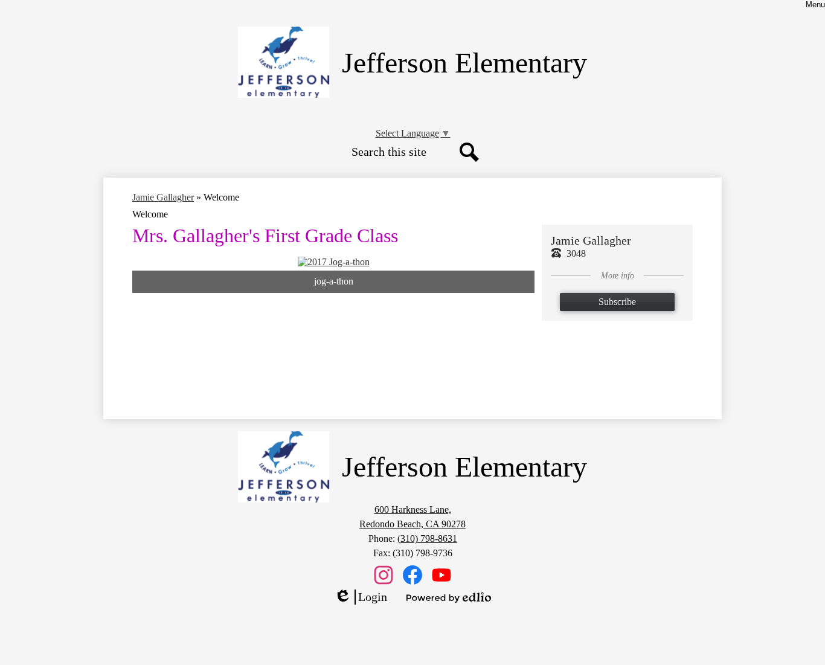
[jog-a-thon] (334, 262)
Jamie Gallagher (163, 197)
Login (360, 597)
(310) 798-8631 (427, 538)
